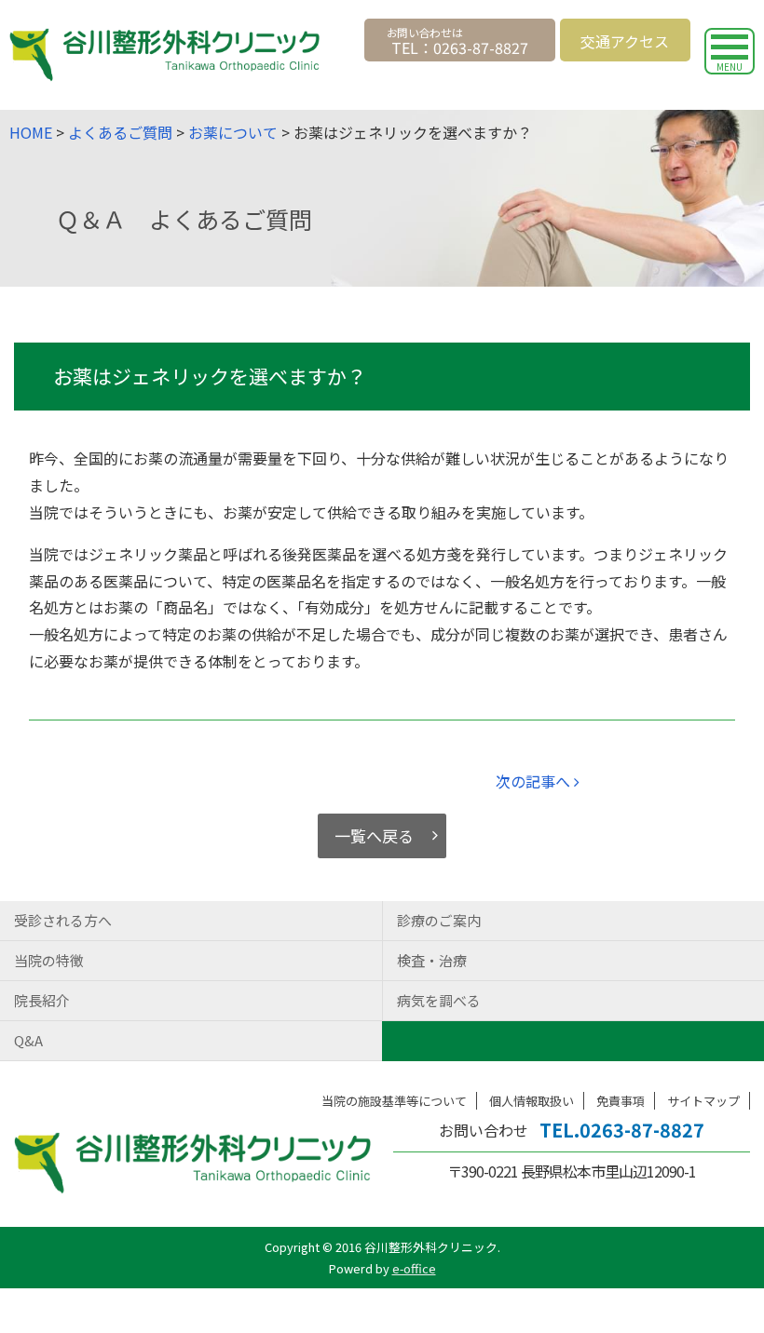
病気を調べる (439, 1000)
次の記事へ (535, 781)
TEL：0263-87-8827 (459, 47)
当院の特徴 (49, 960)
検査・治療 (432, 960)
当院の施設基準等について (394, 1101)
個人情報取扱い (531, 1101)
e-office (414, 1268)
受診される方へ (63, 920)
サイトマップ (703, 1101)
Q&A (28, 1040)
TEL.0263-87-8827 (621, 1129)
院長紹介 (42, 1000)
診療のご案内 (439, 920)
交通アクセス (624, 41)
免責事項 (620, 1101)
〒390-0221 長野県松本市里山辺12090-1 (571, 1171)
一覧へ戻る (374, 835)
